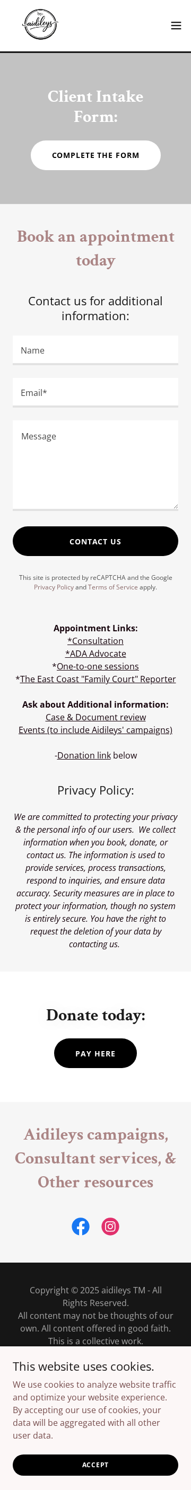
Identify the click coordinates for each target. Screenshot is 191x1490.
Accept (95, 1464)
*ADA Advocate (95, 653)
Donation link (84, 755)
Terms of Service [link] (113, 587)
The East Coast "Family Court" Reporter (98, 679)
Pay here (95, 1053)
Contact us (95, 541)
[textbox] (95, 350)
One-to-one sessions (98, 666)
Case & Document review (96, 717)
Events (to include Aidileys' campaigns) (95, 730)
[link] (40, 25)
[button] (176, 25)
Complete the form (96, 155)
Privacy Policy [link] (54, 587)
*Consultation (95, 641)
